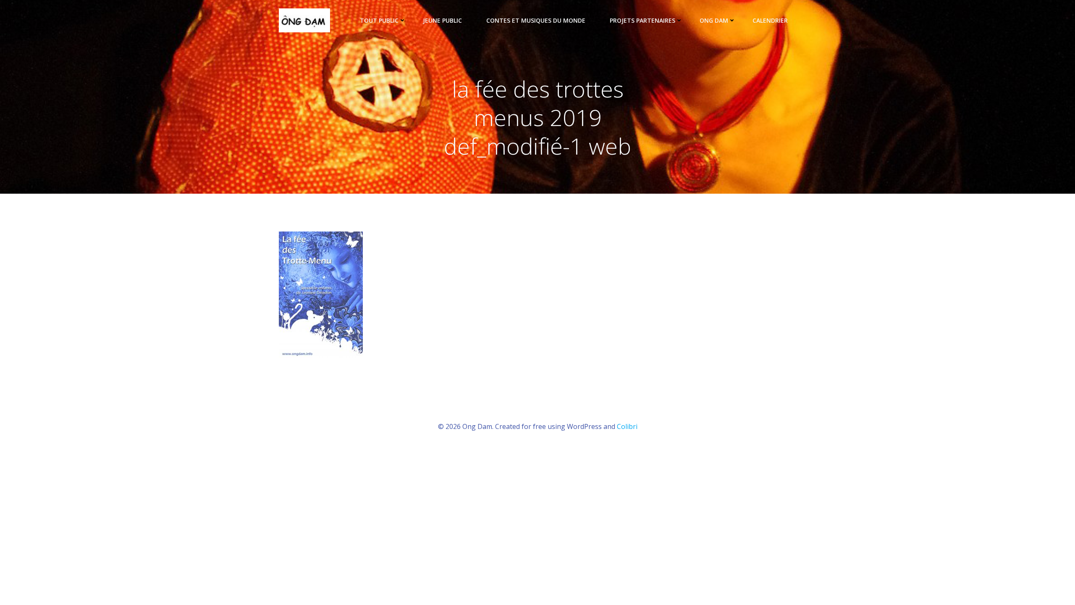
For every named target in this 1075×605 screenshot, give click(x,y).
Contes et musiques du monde (535, 20)
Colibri (627, 426)
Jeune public (442, 20)
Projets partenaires (642, 20)
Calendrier (770, 20)
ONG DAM (714, 20)
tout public (379, 20)
